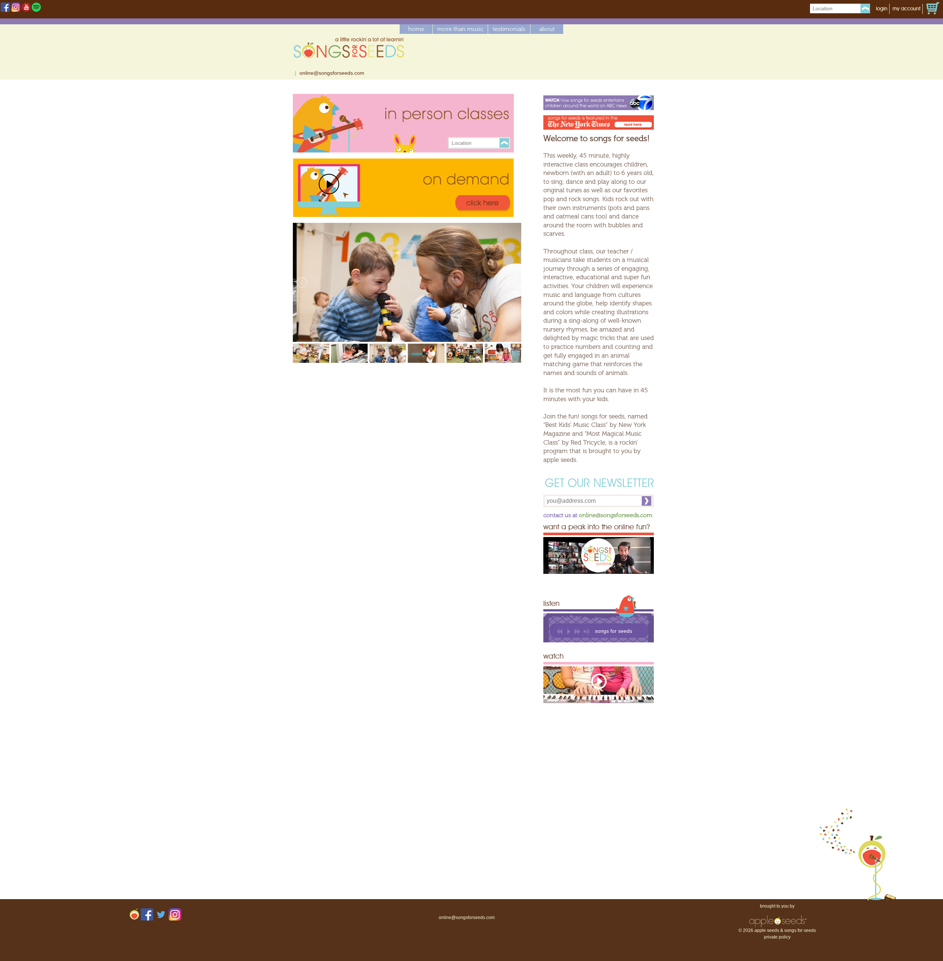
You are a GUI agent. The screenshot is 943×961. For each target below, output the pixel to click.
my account (907, 8)
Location (822, 8)
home (416, 29)
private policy (777, 937)
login (881, 8)
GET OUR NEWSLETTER (599, 484)
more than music (460, 29)
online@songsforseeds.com (331, 73)
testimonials (509, 29)
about (547, 29)
